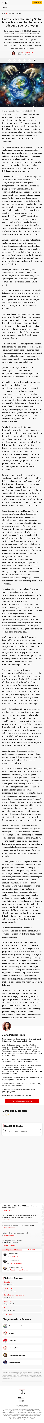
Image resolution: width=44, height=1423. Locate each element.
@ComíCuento (10, 1297)
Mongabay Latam (14, 1348)
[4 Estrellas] (6, 1115)
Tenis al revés (8, 1301)
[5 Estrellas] (8, 1115)
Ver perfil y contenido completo (22, 1101)
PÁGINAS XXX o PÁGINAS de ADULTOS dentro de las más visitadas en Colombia (19, 1207)
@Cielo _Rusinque (11, 1291)
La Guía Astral (8, 1314)
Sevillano (11, 1333)
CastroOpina (8, 1282)
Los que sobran (8, 1288)
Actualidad (11, 13)
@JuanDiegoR (10, 1304)
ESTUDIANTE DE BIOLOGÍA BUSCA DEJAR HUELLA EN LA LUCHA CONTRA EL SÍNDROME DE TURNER (19, 1216)
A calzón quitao (8, 1308)
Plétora (19, 54)
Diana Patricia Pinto (27, 52)
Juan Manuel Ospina (14, 1362)
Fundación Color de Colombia (19, 1270)
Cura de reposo (13, 1261)
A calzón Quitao (10, 1310)
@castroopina (10, 1284)
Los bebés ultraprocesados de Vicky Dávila (15, 1233)
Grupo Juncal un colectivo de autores (19, 1326)
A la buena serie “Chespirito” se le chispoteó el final (18, 1225)
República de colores (15, 1268)
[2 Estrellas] (3, 1115)
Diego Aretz (12, 1340)
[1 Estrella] (2, 1115)
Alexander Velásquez (9, 1228)
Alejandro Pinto (8, 1210)
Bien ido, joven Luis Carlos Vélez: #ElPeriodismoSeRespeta (12, 1242)
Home (4, 13)
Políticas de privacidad (17, 1411)
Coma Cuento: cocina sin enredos (14, 1295)
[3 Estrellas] (5, 1115)
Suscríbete (37, 2)
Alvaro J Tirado (7, 1220)
